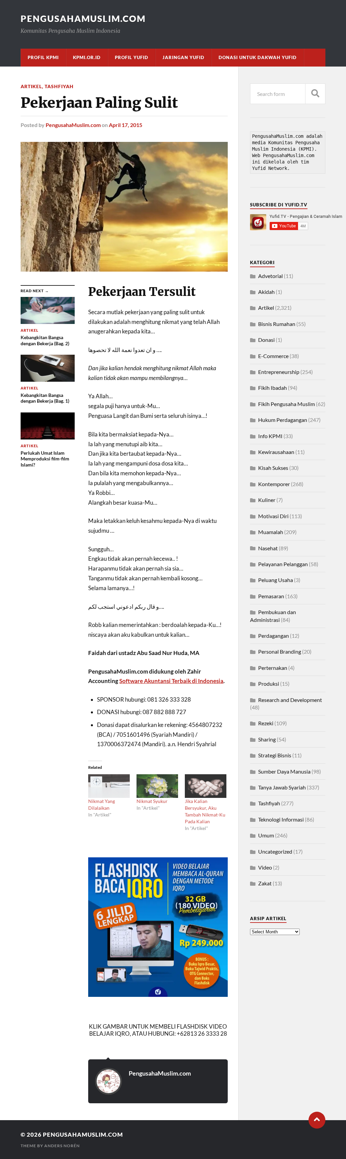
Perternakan (272, 667)
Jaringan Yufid (183, 57)
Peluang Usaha (275, 580)
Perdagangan (273, 635)
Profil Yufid (131, 57)
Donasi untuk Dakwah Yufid (258, 57)
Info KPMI (270, 436)
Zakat (265, 883)
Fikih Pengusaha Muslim (286, 404)
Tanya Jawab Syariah (282, 787)
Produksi (268, 683)
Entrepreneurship (278, 372)
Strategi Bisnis (274, 755)
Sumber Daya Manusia (284, 771)
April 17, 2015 (125, 125)
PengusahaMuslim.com (83, 19)
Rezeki (265, 723)
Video (265, 867)
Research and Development (290, 700)
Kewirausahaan (276, 452)
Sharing (267, 739)
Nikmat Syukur (152, 801)
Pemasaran (271, 596)
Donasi (266, 339)
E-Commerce (273, 356)
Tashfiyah (59, 86)
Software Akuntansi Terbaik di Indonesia (171, 680)
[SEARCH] (315, 93)
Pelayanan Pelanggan (283, 564)
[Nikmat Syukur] (157, 786)
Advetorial (270, 276)
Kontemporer (274, 484)
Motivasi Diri (273, 516)
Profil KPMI (43, 57)
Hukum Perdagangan (282, 420)
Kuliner (266, 500)
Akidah (266, 291)
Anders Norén (62, 1145)
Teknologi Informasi (281, 819)
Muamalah (270, 532)
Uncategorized (275, 851)
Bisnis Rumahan (276, 324)
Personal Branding (279, 651)
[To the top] (316, 1120)
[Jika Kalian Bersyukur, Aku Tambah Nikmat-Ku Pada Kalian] (205, 786)
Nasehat (268, 548)
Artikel (31, 86)
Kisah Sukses (273, 467)
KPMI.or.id (87, 57)
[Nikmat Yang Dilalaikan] (109, 786)
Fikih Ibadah (272, 387)
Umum (266, 835)
